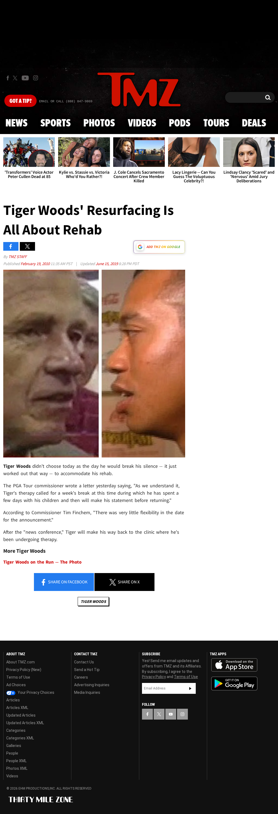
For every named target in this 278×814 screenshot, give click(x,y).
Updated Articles (21, 715)
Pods (179, 123)
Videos (142, 123)
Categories (16, 730)
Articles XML (17, 707)
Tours (216, 123)
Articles (13, 700)
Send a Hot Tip (87, 669)
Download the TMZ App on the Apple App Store (234, 665)
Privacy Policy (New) (23, 669)
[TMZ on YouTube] (170, 714)
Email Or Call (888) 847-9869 (65, 101)
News (16, 123)
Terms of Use (18, 677)
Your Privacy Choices (35, 692)
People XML (16, 761)
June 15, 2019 (107, 263)
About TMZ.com (20, 662)
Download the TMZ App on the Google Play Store (234, 684)
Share (67, 581)
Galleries (13, 745)
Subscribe (190, 688)
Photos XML (16, 768)
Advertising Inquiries (91, 685)
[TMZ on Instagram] (35, 78)
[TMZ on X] (16, 78)
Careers (81, 677)
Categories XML (20, 738)
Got (20, 101)
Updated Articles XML (25, 723)
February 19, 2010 (35, 263)
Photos (99, 123)
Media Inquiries (87, 692)
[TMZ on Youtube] (25, 78)
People (12, 753)
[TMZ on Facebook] (7, 78)
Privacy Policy (154, 677)
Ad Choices (16, 685)
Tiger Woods (93, 601)
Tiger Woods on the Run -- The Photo (42, 562)
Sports (55, 123)
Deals (254, 123)
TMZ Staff (17, 256)
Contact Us (84, 662)
